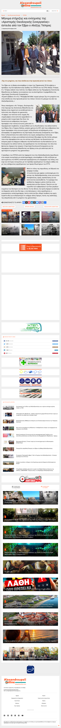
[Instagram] (15, 715)
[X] (8, 715)
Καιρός (43, 695)
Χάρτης (43, 700)
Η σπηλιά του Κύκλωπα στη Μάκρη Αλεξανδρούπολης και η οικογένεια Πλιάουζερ (30, 232)
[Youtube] (22, 715)
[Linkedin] (11, 715)
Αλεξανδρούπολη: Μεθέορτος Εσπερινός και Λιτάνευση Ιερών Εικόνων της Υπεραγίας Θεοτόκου (10, 218)
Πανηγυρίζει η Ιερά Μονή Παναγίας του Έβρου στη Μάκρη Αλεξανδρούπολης (34, 448)
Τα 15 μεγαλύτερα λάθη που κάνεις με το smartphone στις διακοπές (27, 589)
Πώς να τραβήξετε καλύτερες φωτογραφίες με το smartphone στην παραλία (30, 641)
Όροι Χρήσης (17, 705)
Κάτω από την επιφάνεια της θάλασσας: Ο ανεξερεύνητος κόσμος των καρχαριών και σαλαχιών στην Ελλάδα (30, 218)
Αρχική (3, 15)
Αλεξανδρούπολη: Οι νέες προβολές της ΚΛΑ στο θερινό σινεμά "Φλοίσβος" (30, 520)
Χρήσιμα (17, 703)
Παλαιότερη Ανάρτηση (51, 206)
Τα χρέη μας (8, 572)
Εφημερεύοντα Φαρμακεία (17, 698)
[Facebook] (4, 715)
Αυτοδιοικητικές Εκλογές (14, 15)
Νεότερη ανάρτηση (9, 206)
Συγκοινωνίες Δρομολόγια (44, 698)
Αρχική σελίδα (29, 206)
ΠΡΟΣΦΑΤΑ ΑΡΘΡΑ (9, 402)
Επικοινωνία (44, 705)
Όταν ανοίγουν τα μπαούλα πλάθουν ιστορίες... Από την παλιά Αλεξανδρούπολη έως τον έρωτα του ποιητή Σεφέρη (50, 230)
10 (5, 655)
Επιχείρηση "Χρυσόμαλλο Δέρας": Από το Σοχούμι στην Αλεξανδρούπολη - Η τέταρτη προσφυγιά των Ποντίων (10, 230)
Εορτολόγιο (17, 700)
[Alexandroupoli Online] (30, 7)
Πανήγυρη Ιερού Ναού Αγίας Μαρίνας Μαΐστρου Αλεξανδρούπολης (27, 658)
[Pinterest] (18, 715)
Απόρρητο (44, 703)
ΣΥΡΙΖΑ (24, 15)
